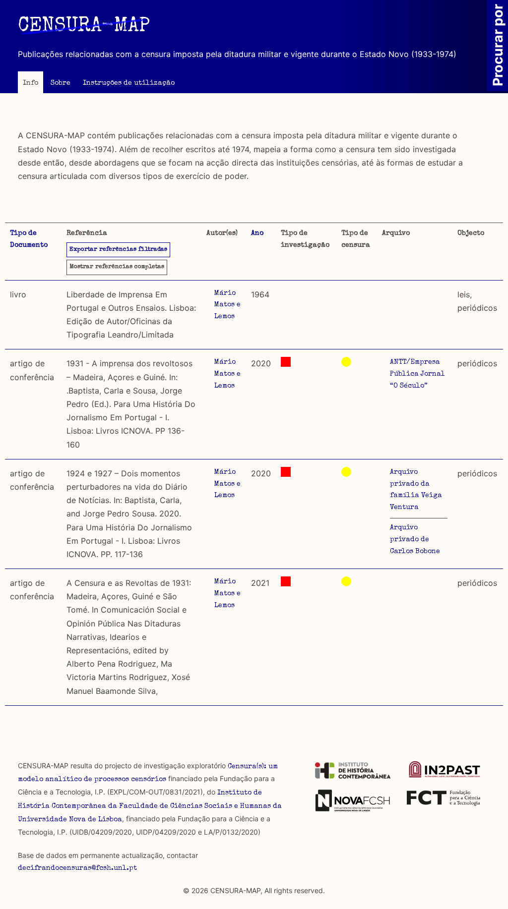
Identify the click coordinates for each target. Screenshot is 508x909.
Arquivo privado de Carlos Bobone (415, 539)
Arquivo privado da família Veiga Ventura (416, 490)
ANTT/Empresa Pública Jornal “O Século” (417, 374)
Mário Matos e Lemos (227, 305)
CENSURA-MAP (84, 27)
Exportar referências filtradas (118, 250)
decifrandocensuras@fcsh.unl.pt (77, 868)
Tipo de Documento (29, 239)
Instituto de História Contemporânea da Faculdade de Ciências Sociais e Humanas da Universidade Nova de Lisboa (150, 806)
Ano (257, 233)
